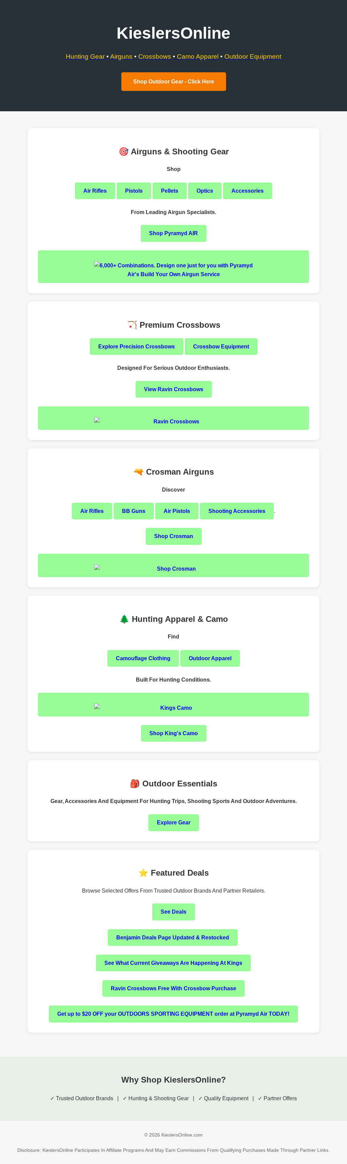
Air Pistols (177, 511)
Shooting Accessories (236, 511)
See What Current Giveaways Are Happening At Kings (173, 963)
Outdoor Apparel (210, 658)
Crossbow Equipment (221, 346)
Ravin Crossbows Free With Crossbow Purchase (173, 988)
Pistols (134, 191)
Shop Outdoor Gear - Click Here (173, 81)
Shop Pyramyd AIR (173, 233)
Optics (205, 191)
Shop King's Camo (173, 733)
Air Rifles (95, 191)
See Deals (173, 912)
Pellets (169, 191)
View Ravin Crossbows (173, 389)
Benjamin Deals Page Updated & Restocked (172, 937)
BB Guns (133, 511)
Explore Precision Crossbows (136, 346)
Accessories (247, 191)
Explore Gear (173, 822)
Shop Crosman (173, 536)
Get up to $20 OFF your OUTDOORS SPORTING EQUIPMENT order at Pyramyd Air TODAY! (173, 1014)
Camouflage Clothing (143, 658)
